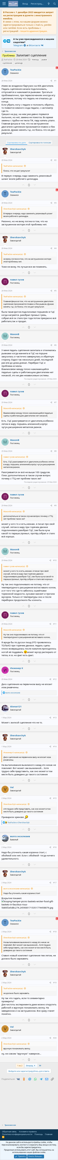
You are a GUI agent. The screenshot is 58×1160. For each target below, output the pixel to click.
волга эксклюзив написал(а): (16, 888)
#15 (55, 798)
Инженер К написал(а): (14, 752)
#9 (55, 505)
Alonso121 (16, 706)
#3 (55, 203)
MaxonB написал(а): (12, 408)
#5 (55, 290)
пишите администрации (33, 31)
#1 (55, 80)
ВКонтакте (35, 45)
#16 (55, 847)
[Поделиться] (51, 81)
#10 (55, 560)
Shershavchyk (18, 148)
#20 (55, 1038)
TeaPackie (8, 59)
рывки (44, 59)
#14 (55, 746)
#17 (55, 882)
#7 (55, 402)
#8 (55, 451)
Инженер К (16, 668)
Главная (48, 1134)
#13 (55, 717)
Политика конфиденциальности (17, 1134)
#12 (55, 679)
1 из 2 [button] (19, 1065)
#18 (55, 931)
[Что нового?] (48, 3)
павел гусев (17, 279)
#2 (55, 160)
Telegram (18, 45)
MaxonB (14, 334)
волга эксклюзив (20, 836)
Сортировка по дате (16, 142)
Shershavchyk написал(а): (15, 208)
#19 (55, 982)
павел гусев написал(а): (14, 457)
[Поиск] (54, 3)
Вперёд (29, 1065)
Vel (12, 787)
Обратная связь (9, 1131)
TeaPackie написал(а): (13, 166)
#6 (55, 345)
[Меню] (4, 3)
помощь (35, 59)
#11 (55, 624)
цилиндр (19, 63)
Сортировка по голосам (40, 142)
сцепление (7, 63)
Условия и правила (28, 1131)
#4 (55, 248)
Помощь (39, 1134)
